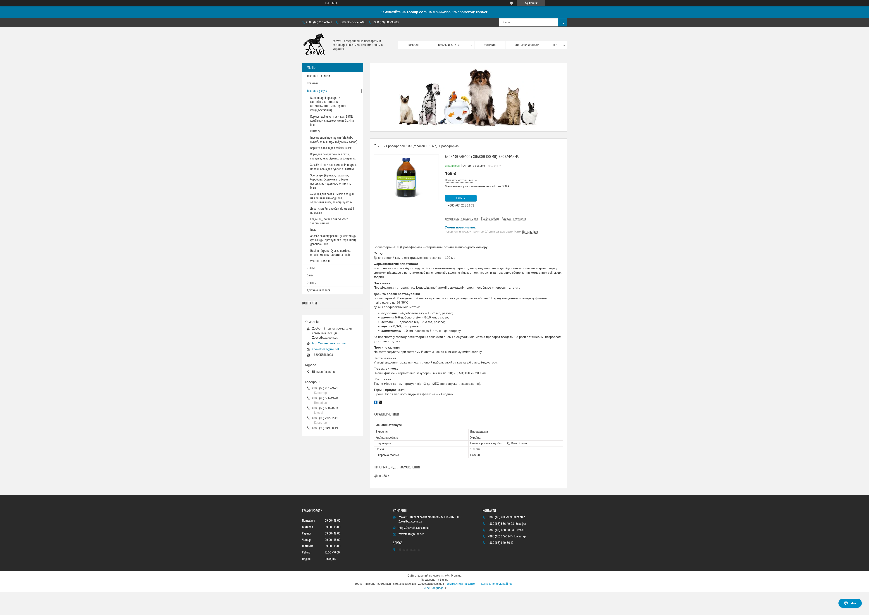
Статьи (311, 268)
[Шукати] (562, 22)
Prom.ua (456, 575)
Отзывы (312, 283)
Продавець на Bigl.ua (434, 579)
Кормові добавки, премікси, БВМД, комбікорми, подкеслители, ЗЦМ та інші (332, 121)
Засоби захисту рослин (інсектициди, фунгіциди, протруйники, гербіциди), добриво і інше (333, 240)
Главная (413, 45)
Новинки (312, 83)
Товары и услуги (449, 45)
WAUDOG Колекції (320, 261)
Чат (853, 603)
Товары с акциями (318, 76)
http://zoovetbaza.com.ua (329, 343)
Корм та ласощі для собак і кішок (330, 148)
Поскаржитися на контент (461, 583)
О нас (310, 275)
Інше (313, 230)
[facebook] (375, 403)
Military (315, 131)
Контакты (490, 45)
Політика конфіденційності (497, 583)
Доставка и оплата (527, 45)
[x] (380, 403)
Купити (461, 198)
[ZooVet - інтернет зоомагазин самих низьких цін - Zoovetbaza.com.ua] (315, 45)
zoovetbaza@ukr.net (325, 349)
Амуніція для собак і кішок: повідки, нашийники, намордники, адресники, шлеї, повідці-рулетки (332, 198)
